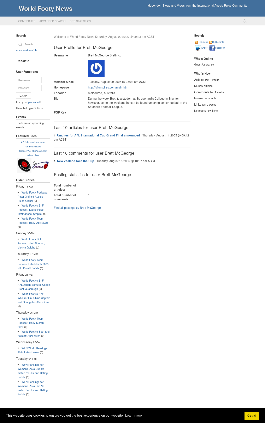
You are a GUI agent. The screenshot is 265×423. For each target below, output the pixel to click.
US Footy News (33, 146)
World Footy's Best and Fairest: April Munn (33, 334)
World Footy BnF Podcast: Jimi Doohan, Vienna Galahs (31, 243)
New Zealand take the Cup (75, 161)
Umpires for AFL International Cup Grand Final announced (98, 135)
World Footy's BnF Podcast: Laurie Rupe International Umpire (31, 209)
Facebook (220, 47)
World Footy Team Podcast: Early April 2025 (33, 220)
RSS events (218, 41)
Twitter (204, 47)
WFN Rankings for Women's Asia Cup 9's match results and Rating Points (33, 371)
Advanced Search (52, 21)
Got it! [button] (251, 415)
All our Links (33, 155)
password (34, 102)
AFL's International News (33, 142)
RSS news (203, 41)
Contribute (26, 21)
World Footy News (45, 8)
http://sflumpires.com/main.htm (108, 87)
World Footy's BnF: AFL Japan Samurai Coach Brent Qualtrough (34, 284)
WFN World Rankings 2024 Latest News (32, 350)
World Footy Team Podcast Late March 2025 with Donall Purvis (33, 264)
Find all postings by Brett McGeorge (77, 208)
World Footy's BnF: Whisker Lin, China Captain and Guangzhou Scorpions (34, 298)
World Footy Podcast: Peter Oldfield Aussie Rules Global (33, 196)
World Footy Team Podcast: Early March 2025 (31, 323)
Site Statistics (80, 21)
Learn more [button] (133, 415)
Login (23, 95)
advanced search (26, 50)
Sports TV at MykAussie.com (33, 150)
